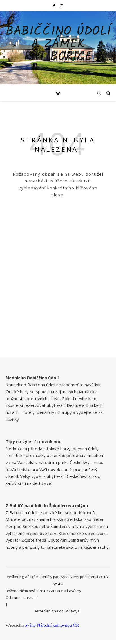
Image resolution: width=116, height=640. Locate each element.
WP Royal (72, 611)
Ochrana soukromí (21, 597)
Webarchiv (15, 625)
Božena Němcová (20, 590)
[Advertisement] (58, 296)
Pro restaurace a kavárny (59, 590)
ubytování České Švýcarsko (73, 476)
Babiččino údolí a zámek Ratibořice (58, 44)
